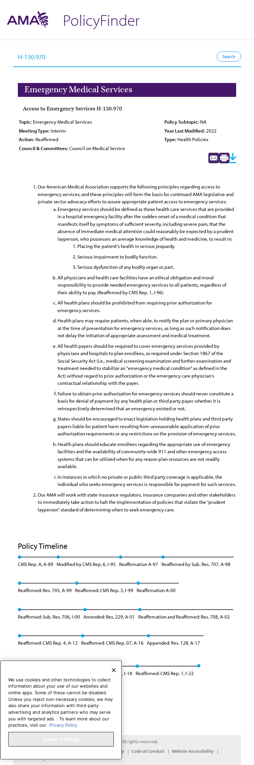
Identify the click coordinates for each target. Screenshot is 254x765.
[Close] (113, 670)
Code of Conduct (147, 751)
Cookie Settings (61, 739)
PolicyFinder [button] (101, 20)
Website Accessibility (193, 751)
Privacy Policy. (63, 725)
